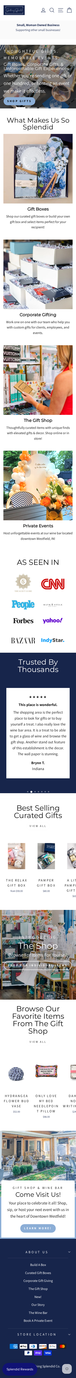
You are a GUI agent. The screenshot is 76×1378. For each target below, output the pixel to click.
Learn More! (38, 1228)
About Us (37, 1252)
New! (38, 1297)
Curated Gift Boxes (38, 1273)
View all (38, 826)
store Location (36, 1334)
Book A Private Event (38, 1320)
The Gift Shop (38, 1289)
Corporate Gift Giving (38, 1280)
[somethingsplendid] (14, 10)
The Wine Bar (38, 1313)
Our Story (38, 1304)
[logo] (23, 584)
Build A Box (38, 1265)
